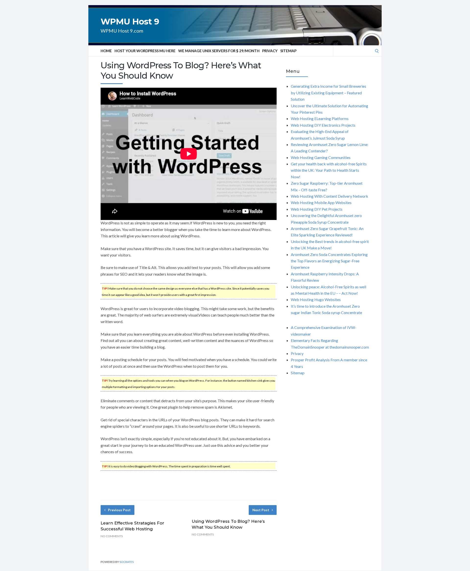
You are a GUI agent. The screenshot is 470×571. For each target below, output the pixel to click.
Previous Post (119, 510)
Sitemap (288, 51)
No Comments (112, 536)
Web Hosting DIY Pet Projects (316, 209)
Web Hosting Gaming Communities (321, 157)
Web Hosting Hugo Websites (316, 299)
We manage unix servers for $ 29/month (218, 51)
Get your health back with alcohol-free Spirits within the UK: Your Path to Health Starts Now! (329, 170)
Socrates (126, 562)
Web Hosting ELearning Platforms (320, 118)
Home (106, 51)
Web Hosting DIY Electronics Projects (323, 125)
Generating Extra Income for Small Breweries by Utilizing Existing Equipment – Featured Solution (328, 92)
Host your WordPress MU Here (145, 51)
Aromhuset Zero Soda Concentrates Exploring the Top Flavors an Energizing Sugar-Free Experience (329, 261)
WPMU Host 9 (130, 21)
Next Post (260, 510)
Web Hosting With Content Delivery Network (329, 196)
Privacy (270, 51)
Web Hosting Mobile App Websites (321, 202)
